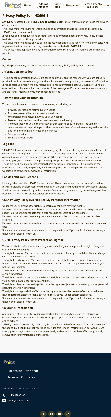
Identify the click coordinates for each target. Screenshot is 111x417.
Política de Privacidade (23, 370)
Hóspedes (72, 5)
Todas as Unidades (42, 5)
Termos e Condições (21, 377)
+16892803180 (17, 395)
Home (27, 5)
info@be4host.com (19, 400)
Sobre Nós (57, 5)
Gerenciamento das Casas (92, 5)
